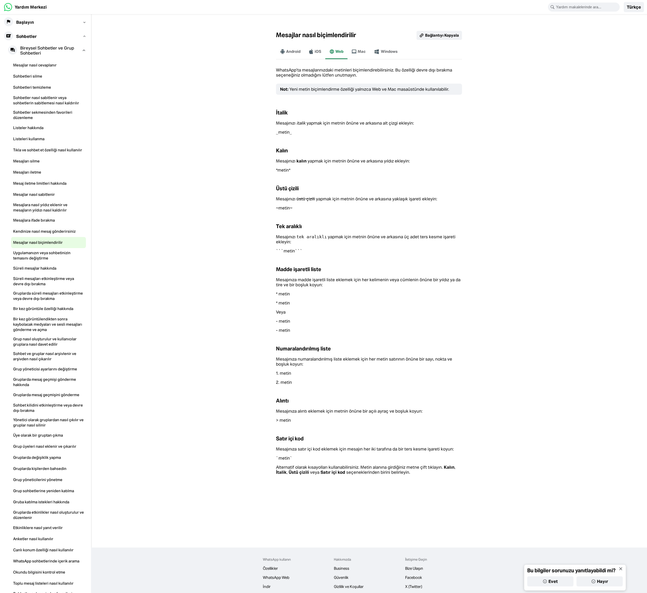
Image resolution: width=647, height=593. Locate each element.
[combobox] (587, 7)
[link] (25, 7)
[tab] (290, 51)
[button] (634, 7)
